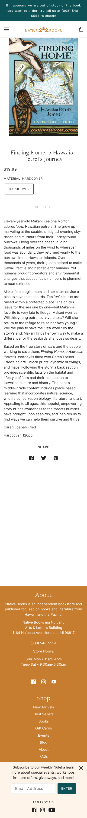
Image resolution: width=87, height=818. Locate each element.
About (43, 749)
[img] (33, 681)
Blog (43, 742)
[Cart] (81, 29)
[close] (81, 767)
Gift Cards (43, 728)
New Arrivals (43, 707)
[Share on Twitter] (43, 457)
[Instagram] (42, 810)
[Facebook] (35, 810)
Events (43, 735)
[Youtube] (51, 810)
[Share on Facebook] (31, 457)
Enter (66, 788)
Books (44, 721)
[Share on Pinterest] (56, 457)
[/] (43, 29)
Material (12, 178)
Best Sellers (44, 714)
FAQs (43, 756)
